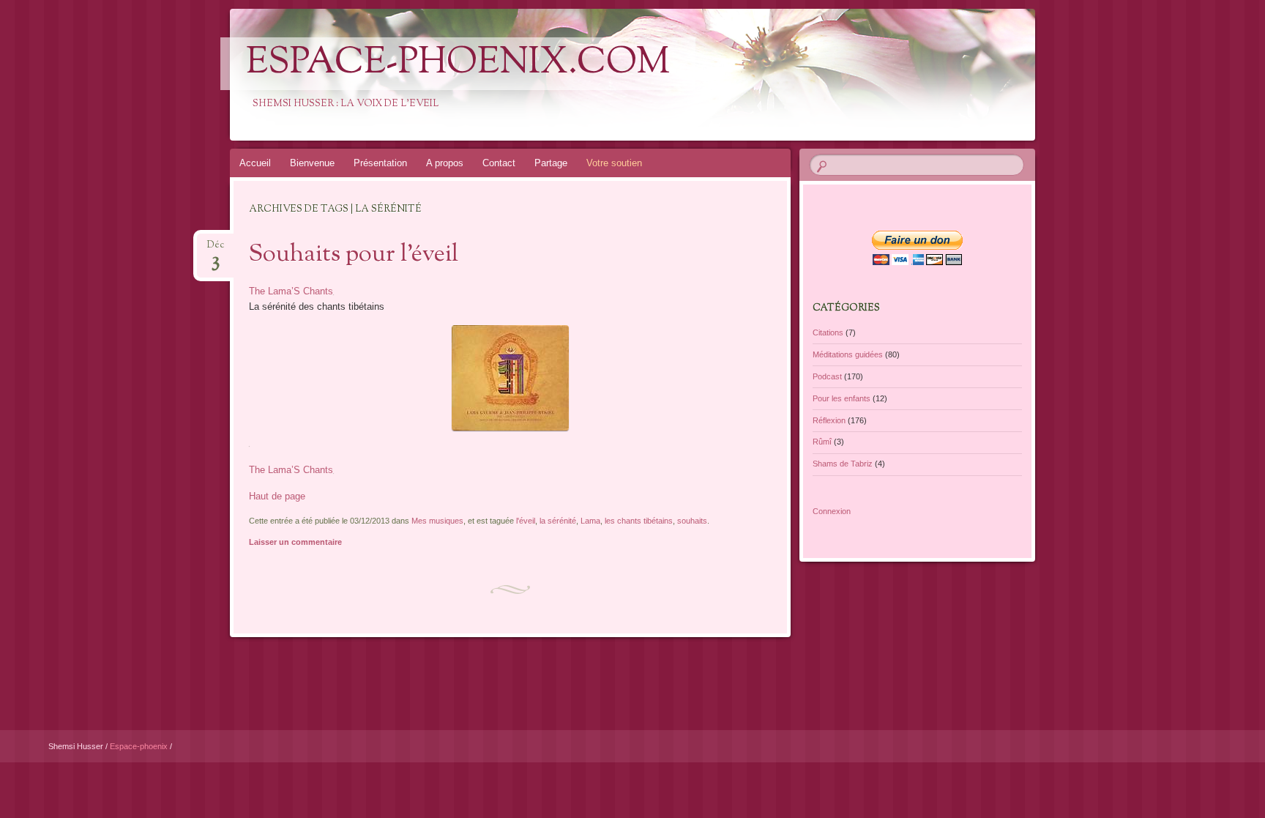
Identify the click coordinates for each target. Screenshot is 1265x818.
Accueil (255, 162)
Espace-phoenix (140, 746)
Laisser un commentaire (295, 542)
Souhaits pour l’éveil (353, 254)
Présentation (380, 162)
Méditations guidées (848, 354)
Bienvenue (312, 162)
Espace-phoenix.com (458, 63)
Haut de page (277, 496)
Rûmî (822, 441)
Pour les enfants (841, 398)
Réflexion (829, 420)
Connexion (832, 511)
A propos (444, 162)
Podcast (827, 376)
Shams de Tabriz (843, 463)
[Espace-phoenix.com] (736, 75)
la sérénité (558, 520)
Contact (498, 162)
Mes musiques (437, 520)
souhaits (692, 520)
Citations (828, 332)
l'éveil (525, 520)
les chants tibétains (639, 520)
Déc (215, 249)
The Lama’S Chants (291, 291)
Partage (550, 162)
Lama (590, 520)
